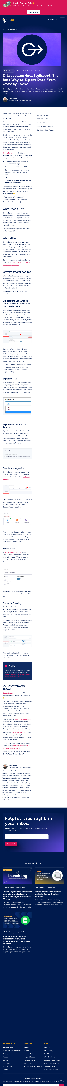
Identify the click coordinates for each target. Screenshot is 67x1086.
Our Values (6, 1063)
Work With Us (7, 1066)
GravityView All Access (23, 719)
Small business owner (51, 1054)
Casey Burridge (13, 98)
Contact (26, 1051)
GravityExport (7, 153)
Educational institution (52, 1060)
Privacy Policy (28, 1063)
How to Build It (8, 1047)
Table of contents (43, 115)
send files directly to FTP (13, 552)
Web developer (49, 1057)
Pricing (5, 1054)
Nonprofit (47, 1047)
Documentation (29, 1054)
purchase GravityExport (20, 732)
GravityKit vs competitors (12, 1051)
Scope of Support (29, 1057)
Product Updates (12, 29)
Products (6, 1057)
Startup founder (50, 1066)
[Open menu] (62, 19)
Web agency (48, 1051)
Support (26, 1047)
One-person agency (51, 1069)
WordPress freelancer (51, 1063)
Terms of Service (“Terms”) (32, 1066)
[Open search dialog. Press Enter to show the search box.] (57, 20)
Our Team (6, 1060)
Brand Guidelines (29, 1060)
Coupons (6, 1069)
